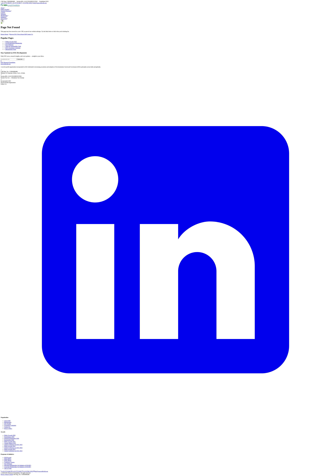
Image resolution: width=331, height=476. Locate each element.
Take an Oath (7, 468)
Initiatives (3, 17)
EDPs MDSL (8, 460)
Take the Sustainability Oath (13, 46)
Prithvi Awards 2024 (9, 446)
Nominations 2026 (9, 437)
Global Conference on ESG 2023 (13, 451)
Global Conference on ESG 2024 (13, 448)
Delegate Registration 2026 (11, 438)
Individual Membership (17, 465)
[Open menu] (2, 21)
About (2, 8)
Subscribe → (20, 59)
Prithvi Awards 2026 (9, 435)
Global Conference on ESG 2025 (13, 444)
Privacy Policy (8, 428)
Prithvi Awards (5, 9)
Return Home (4, 34)
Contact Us (30, 34)
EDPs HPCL (7, 459)
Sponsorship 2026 (9, 440)
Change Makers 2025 (10, 443)
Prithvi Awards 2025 (11, 41)
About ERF (23, 34)
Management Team (11, 49)
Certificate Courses (9, 462)
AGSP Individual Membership (13, 43)
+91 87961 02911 (27, 3)
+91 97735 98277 (17, 3)
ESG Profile (7, 424)
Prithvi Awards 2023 (9, 449)
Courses (3, 12)
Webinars (3, 14)
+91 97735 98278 (6, 3)
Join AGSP (4, 18)
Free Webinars (9, 45)
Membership (4, 15)
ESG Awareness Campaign (13, 48)
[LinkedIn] (165, 414)
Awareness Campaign (10, 425)
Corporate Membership (17, 467)
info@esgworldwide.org (40, 3)
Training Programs (6, 11)
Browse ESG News (15, 34)
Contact (11, 474)
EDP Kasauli (7, 457)
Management (7, 422)
